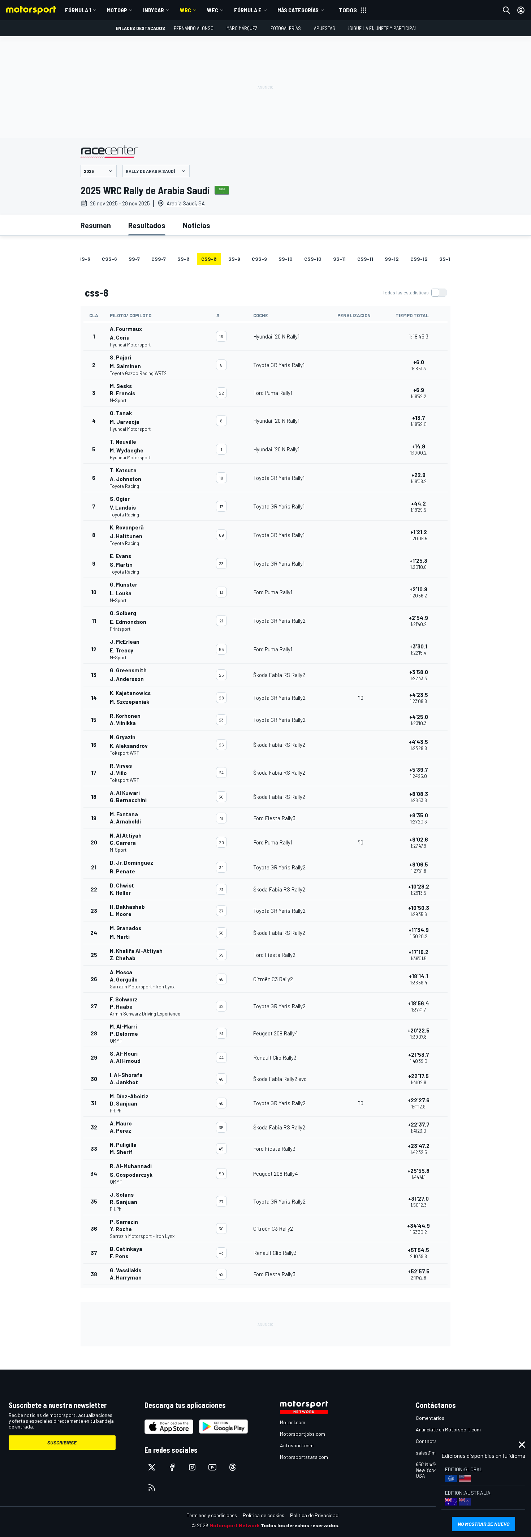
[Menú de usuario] (521, 10)
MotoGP (117, 10)
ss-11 (339, 259)
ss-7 (134, 259)
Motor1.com (292, 1422)
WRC (185, 10)
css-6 (109, 259)
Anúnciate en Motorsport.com (448, 1429)
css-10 (312, 259)
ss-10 (286, 259)
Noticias (196, 225)
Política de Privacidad (314, 1515)
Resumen (96, 225)
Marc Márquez (242, 28)
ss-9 (234, 259)
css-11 (365, 259)
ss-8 (183, 259)
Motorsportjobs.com (302, 1434)
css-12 (419, 259)
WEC (212, 10)
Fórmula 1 (78, 10)
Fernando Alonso (193, 28)
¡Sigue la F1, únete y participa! (382, 28)
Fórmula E (248, 10)
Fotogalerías (286, 28)
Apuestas (324, 28)
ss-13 (446, 259)
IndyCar (153, 10)
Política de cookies (263, 1515)
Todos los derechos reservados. (300, 1525)
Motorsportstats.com (304, 1457)
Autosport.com (297, 1445)
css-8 (209, 259)
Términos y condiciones (212, 1515)
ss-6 (84, 259)
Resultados (146, 225)
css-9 (259, 259)
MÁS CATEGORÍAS (298, 10)
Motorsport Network (235, 1525)
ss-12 (392, 259)
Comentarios (430, 1418)
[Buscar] (506, 10)
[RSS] (151, 1487)
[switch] (414, 292)
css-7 (158, 259)
